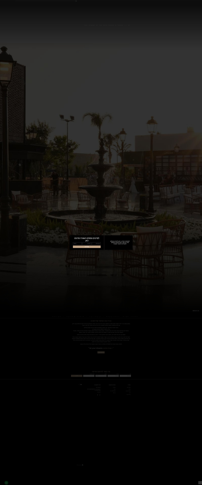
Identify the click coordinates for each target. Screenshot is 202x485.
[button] (70, 236)
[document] (101, 242)
